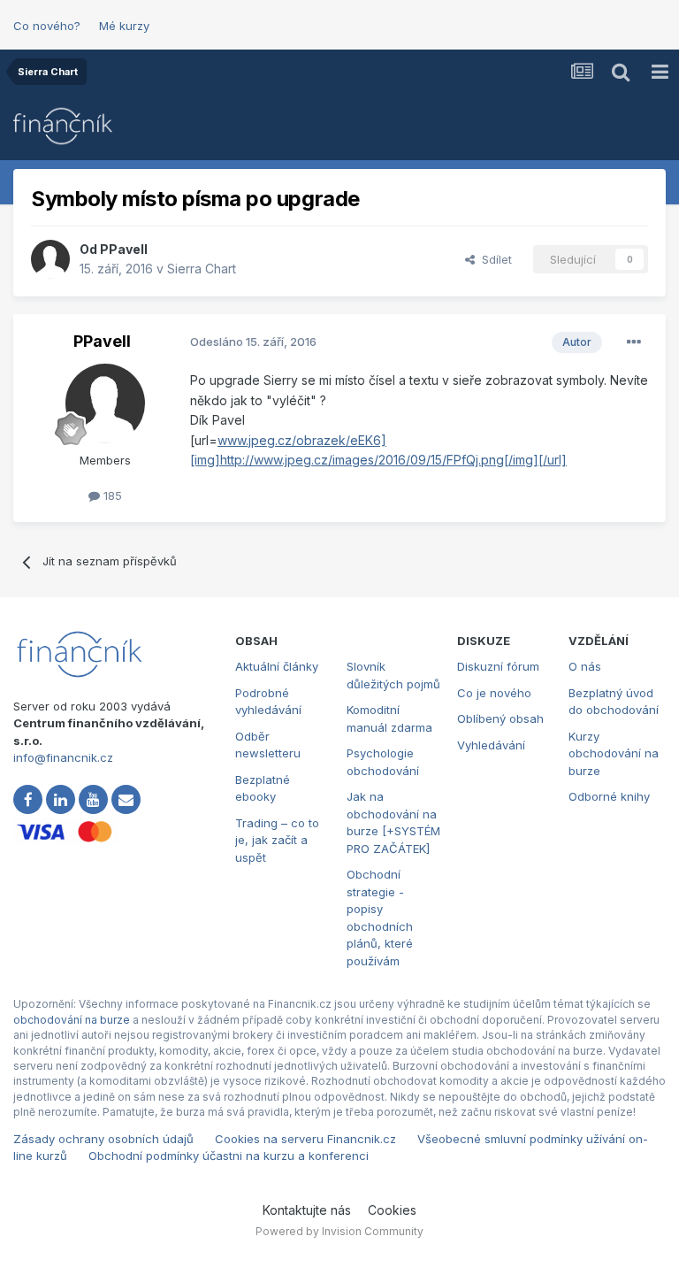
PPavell (124, 249)
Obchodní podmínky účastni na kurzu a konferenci (228, 1155)
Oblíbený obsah (500, 718)
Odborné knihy (609, 796)
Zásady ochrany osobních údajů (103, 1139)
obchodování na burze (71, 1019)
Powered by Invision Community (339, 1231)
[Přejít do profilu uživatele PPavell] (50, 259)
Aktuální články (276, 666)
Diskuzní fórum (498, 666)
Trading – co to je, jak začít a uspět (277, 840)
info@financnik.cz (63, 757)
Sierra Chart (201, 268)
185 (111, 495)
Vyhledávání (491, 745)
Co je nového (494, 693)
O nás (584, 666)
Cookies (392, 1209)
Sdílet (493, 259)
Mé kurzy (124, 26)
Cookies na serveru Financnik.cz (305, 1139)
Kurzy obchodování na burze (613, 753)
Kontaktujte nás (307, 1209)
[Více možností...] (634, 342)
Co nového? (46, 26)
